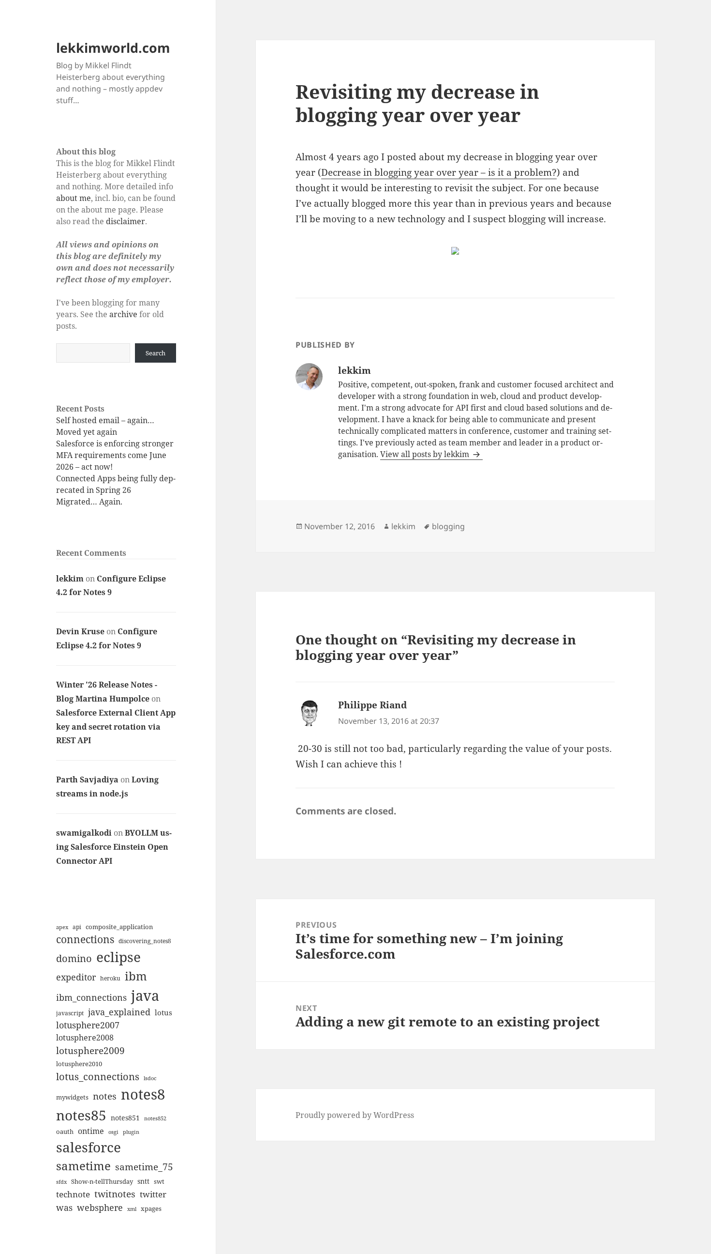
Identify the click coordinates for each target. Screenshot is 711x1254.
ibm (136, 976)
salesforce (88, 1147)
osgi (113, 1132)
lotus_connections (97, 1076)
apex (62, 927)
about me (73, 198)
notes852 (155, 1118)
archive (123, 314)
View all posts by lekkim (425, 454)
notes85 (81, 1115)
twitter (153, 1194)
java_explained (119, 1012)
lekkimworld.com (113, 48)
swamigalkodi (84, 832)
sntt (143, 1181)
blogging (448, 526)
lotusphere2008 (85, 1037)
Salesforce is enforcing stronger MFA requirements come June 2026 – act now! (115, 455)
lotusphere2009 (90, 1050)
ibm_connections (91, 997)
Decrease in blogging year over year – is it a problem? (439, 172)
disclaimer (125, 221)
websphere (100, 1207)
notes (105, 1095)
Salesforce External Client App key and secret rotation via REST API (116, 726)
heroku (110, 978)
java (145, 995)
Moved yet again (86, 432)
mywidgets (72, 1097)
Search (155, 353)
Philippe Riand (372, 705)
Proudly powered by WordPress (355, 1115)
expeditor (76, 977)
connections (85, 939)
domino (74, 958)
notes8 (143, 1094)
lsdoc (150, 1078)
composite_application (119, 926)
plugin (131, 1131)
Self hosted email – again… (105, 420)
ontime (91, 1131)
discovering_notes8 (144, 941)
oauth (65, 1131)
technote (73, 1194)
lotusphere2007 (87, 1025)
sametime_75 (144, 1166)
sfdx (61, 1181)
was (64, 1207)
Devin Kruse (80, 631)
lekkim (70, 578)
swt (159, 1181)
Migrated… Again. (89, 501)
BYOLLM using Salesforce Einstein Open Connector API (114, 846)
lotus (163, 1012)
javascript (70, 1013)
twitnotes (114, 1193)
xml (131, 1209)
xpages (151, 1208)
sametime (83, 1166)
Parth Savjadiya (87, 779)
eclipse (118, 957)
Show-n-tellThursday (102, 1181)
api (77, 927)
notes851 (125, 1117)
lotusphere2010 (79, 1063)
